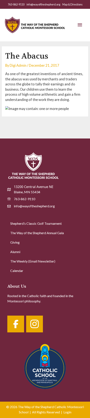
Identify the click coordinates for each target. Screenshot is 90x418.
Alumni (15, 252)
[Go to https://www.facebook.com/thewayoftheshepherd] (15, 324)
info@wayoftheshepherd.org (43, 4)
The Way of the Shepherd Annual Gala (37, 233)
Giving (15, 242)
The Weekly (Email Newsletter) (32, 261)
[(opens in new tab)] (45, 365)
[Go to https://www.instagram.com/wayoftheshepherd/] (34, 324)
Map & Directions (72, 4)
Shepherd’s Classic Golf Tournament (36, 223)
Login (67, 412)
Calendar (16, 271)
